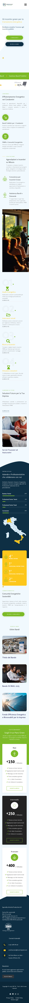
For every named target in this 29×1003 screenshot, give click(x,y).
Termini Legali (14, 999)
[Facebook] (10, 994)
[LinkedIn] (13, 994)
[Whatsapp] (18, 994)
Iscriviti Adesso (8, 976)
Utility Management (10, 450)
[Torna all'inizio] (25, 1000)
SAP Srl (14, 986)
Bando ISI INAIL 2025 (10, 686)
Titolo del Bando (9, 657)
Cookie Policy (19, 998)
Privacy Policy (10, 998)
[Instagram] (15, 994)
